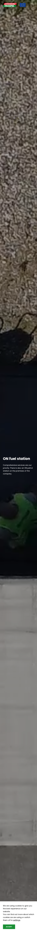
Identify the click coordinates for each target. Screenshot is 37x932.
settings (16, 920)
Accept (9, 927)
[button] (33, 5)
